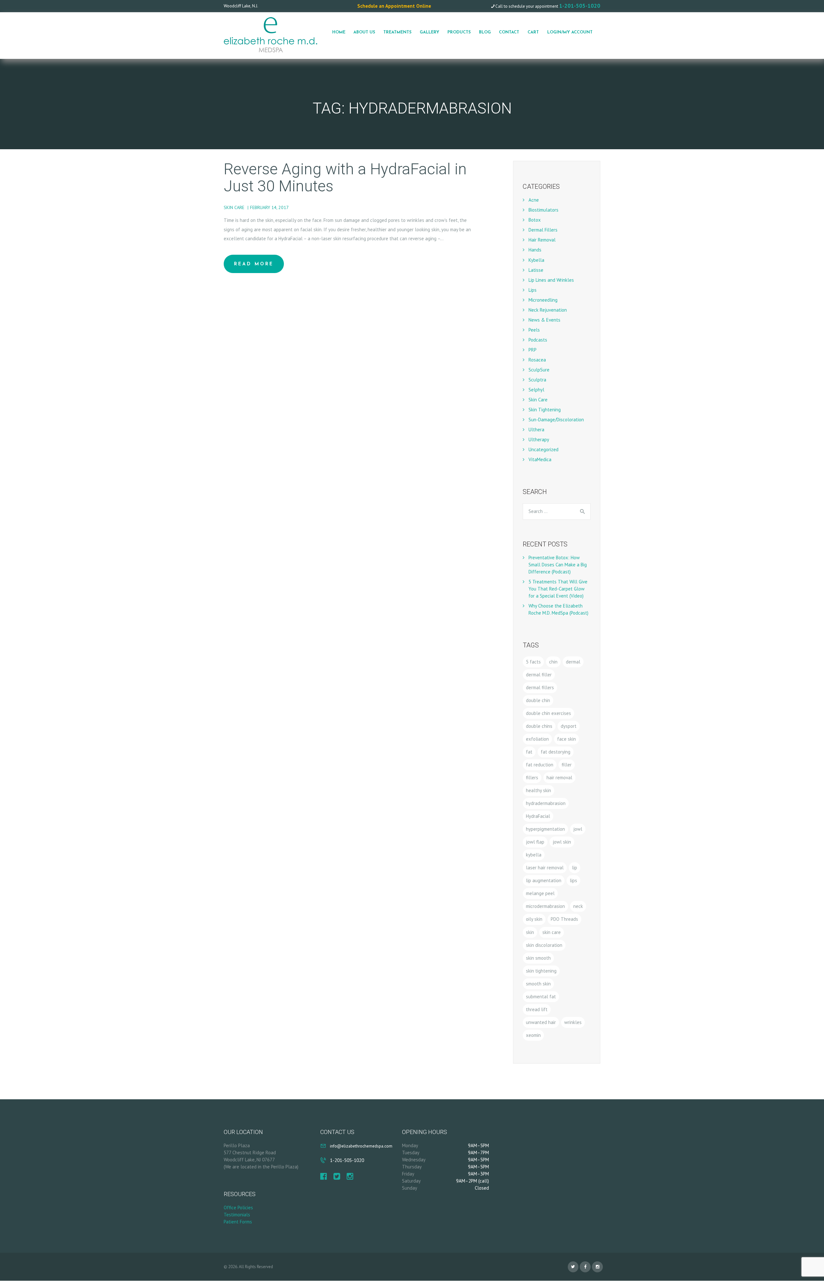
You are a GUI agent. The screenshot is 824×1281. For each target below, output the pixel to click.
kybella (533, 855)
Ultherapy (539, 439)
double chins (539, 726)
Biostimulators (543, 210)
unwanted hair (541, 1022)
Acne (534, 200)
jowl (577, 829)
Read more (254, 264)
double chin (538, 700)
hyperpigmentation (545, 829)
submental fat (541, 996)
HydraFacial (538, 816)
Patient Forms (238, 1222)
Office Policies (238, 1207)
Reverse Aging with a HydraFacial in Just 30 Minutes (345, 178)
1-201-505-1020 (579, 5)
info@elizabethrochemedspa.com (361, 1146)
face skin (566, 739)
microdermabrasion (545, 906)
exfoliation (537, 739)
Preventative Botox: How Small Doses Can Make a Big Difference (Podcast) (558, 564)
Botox (535, 220)
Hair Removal (542, 240)
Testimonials (237, 1215)
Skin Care (234, 207)
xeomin (533, 1035)
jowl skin (562, 842)
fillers (532, 777)
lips (573, 880)
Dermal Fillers (543, 230)
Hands (535, 250)
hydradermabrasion (546, 803)
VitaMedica (540, 459)
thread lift (537, 1009)
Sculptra (537, 380)
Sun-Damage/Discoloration (556, 419)
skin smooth (538, 958)
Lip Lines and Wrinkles (551, 280)
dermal (573, 662)
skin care (551, 932)
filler (567, 765)
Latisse (536, 270)
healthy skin (538, 790)
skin (530, 932)
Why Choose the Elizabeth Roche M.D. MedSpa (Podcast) (558, 609)
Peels (534, 330)
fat (529, 752)
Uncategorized (543, 449)
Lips (533, 290)
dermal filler (539, 675)
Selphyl (536, 390)
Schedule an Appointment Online (394, 6)
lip (574, 868)
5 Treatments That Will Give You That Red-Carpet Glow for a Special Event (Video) (558, 589)
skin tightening (541, 971)
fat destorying (555, 752)
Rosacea (537, 360)
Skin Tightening (545, 410)
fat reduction (539, 765)
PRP (533, 350)
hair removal (559, 777)
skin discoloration (544, 945)
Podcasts (538, 340)
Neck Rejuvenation (548, 310)
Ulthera (536, 429)
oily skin (534, 919)
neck (578, 906)
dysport (568, 726)
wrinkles (573, 1022)
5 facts (533, 662)
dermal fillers (540, 687)
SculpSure (539, 370)
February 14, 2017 (269, 207)
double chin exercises (548, 713)
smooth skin (538, 984)
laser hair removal (545, 868)
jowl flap (535, 842)
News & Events (544, 320)
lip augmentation (543, 880)
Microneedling (543, 300)
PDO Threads (564, 919)
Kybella (536, 260)
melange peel (540, 893)
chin (553, 662)
